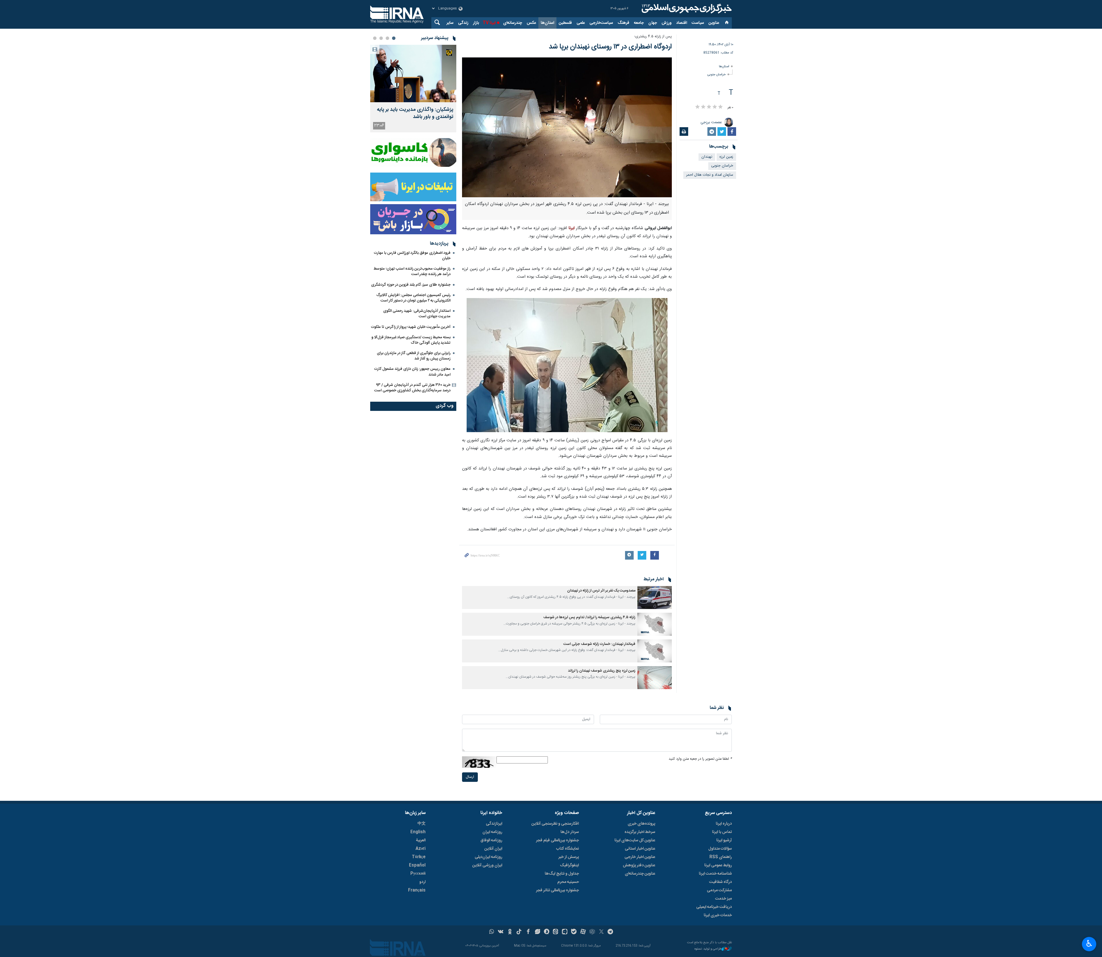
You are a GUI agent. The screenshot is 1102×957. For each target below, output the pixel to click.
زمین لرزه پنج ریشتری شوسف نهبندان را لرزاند (601, 671)
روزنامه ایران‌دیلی (488, 857)
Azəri (421, 848)
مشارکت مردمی (719, 890)
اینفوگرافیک (569, 865)
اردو (422, 882)
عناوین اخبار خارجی (639, 857)
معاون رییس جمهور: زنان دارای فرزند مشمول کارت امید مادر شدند (412, 372)
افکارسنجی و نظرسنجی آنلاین (555, 823)
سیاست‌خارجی (601, 23)
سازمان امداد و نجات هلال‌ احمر (709, 175)
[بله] (574, 932)
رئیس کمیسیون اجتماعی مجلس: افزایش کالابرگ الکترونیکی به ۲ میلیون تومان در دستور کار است (413, 298)
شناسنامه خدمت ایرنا (715, 873)
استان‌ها (547, 23)
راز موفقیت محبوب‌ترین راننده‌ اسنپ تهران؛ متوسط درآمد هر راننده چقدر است (412, 271)
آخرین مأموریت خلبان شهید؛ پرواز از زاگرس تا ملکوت (411, 327)
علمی (581, 23)
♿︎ (1089, 943)
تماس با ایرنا (722, 832)
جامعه (639, 23)
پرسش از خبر (568, 857)
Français (417, 890)
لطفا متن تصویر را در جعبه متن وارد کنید (700, 759)
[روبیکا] (592, 932)
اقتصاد (681, 23)
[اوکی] (510, 932)
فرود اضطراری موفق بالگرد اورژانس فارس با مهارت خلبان (412, 256)
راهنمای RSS (720, 857)
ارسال (470, 777)
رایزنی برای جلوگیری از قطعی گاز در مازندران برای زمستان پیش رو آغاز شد (414, 356)
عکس (531, 23)
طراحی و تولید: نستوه (707, 949)
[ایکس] (601, 932)
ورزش (666, 23)
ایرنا (686, 8)
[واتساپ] (492, 932)
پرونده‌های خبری (641, 823)
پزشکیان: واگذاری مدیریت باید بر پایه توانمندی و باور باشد (415, 113)
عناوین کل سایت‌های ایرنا (634, 840)
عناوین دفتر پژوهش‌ (639, 865)
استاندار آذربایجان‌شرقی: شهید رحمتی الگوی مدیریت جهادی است (417, 314)
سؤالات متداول (720, 848)
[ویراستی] (537, 932)
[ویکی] (501, 932)
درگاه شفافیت (720, 882)
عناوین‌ (714, 23)
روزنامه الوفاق (491, 840)
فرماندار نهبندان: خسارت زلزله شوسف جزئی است (599, 644)
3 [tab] (381, 38)
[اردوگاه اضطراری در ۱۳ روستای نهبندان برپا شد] (567, 127)
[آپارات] (583, 932)
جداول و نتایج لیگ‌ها (562, 873)
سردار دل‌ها (569, 832)
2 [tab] (387, 38)
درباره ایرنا (724, 823)
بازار (476, 23)
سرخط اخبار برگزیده (639, 832)
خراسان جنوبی (716, 74)
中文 (422, 823)
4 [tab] (375, 38)
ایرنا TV (489, 23)
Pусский (418, 873)
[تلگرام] (610, 932)
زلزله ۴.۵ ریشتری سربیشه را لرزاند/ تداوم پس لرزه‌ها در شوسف (589, 617)
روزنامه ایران (492, 832)
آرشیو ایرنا (724, 840)
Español (417, 865)
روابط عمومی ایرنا (718, 865)
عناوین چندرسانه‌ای (640, 873)
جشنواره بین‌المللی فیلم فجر (557, 840)
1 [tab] (393, 38)
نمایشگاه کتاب (567, 848)
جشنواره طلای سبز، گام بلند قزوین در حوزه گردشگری (411, 285)
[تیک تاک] (519, 932)
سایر (450, 23)
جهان (652, 23)
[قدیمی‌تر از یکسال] (654, 597)
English (418, 832)
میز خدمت (723, 898)
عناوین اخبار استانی (640, 848)
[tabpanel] (413, 88)
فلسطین (565, 23)
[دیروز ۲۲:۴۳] (413, 73)
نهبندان (706, 157)
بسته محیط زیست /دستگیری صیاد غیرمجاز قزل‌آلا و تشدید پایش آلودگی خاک (411, 340)
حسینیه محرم (568, 882)
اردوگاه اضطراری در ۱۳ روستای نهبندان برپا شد (610, 47)
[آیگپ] (565, 932)
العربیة (421, 840)
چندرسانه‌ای (512, 23)
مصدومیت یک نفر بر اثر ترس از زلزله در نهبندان (601, 591)
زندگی (463, 23)
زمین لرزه (726, 157)
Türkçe (419, 857)
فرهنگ (623, 23)
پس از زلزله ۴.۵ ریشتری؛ (653, 37)
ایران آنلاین (493, 848)
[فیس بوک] (528, 932)
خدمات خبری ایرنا (718, 915)
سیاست (698, 23)
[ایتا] (556, 932)
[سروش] (546, 932)
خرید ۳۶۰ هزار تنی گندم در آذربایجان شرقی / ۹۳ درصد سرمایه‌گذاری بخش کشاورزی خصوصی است (412, 388)
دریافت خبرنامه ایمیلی (714, 907)
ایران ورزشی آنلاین (487, 865)
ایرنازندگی (494, 823)
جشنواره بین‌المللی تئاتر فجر (557, 890)
